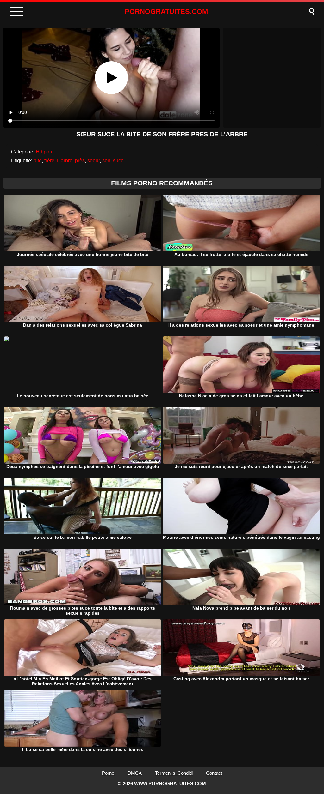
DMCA (135, 773)
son (106, 160)
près (80, 160)
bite (38, 160)
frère (49, 160)
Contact (214, 773)
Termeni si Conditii (174, 773)
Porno (108, 773)
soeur (93, 160)
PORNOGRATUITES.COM (166, 11)
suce (118, 160)
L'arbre (64, 160)
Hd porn (45, 151)
